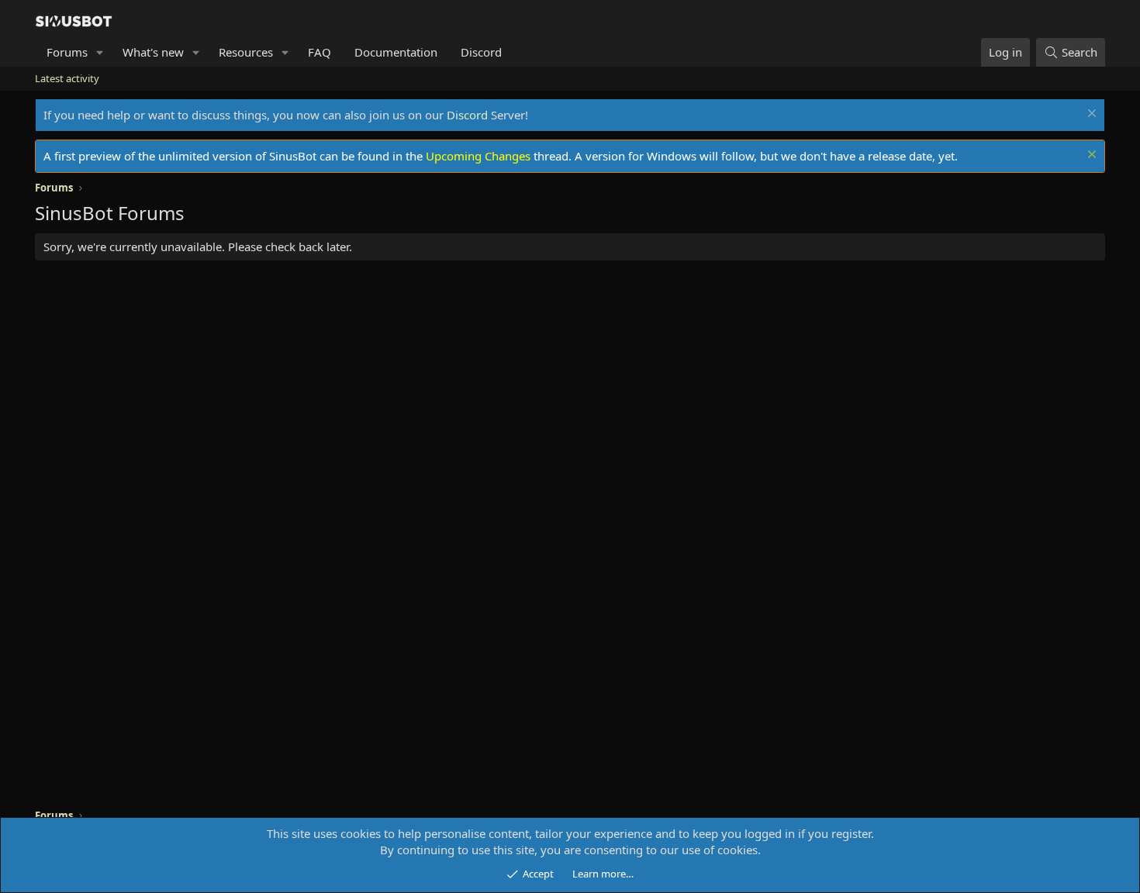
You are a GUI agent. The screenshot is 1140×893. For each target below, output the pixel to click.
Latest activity (67, 78)
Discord (481, 52)
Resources (246, 52)
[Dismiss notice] (1090, 115)
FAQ (319, 52)
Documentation (395, 52)
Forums (67, 52)
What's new (153, 52)
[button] (100, 52)
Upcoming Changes (478, 156)
